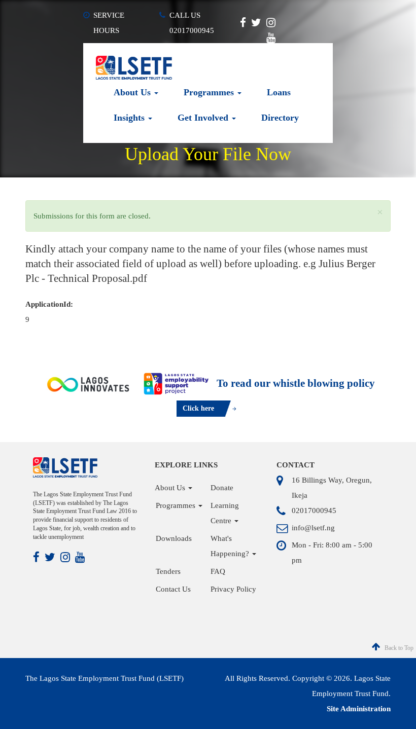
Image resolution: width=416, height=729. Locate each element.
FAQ (218, 571)
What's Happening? (231, 546)
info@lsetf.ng (313, 528)
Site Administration (359, 709)
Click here (198, 408)
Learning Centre (225, 513)
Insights (130, 118)
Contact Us (173, 589)
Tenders (168, 571)
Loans (279, 92)
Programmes (210, 92)
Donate (222, 488)
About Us (133, 92)
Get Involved (204, 118)
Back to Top (398, 647)
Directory (280, 118)
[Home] (134, 67)
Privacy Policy (233, 589)
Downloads (174, 538)
